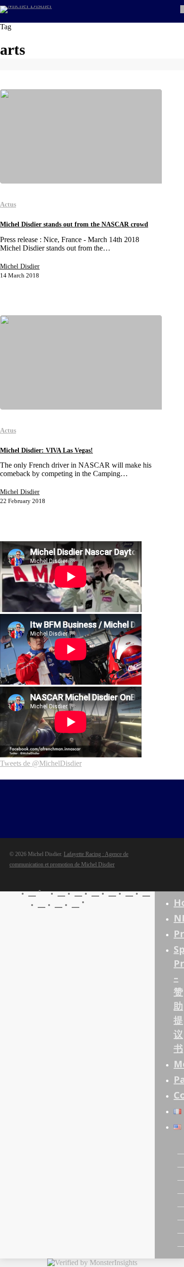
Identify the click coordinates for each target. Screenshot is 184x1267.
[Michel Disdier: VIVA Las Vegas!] (81, 362)
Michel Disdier (20, 266)
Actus (8, 204)
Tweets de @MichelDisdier (41, 763)
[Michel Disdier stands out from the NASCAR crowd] (81, 136)
